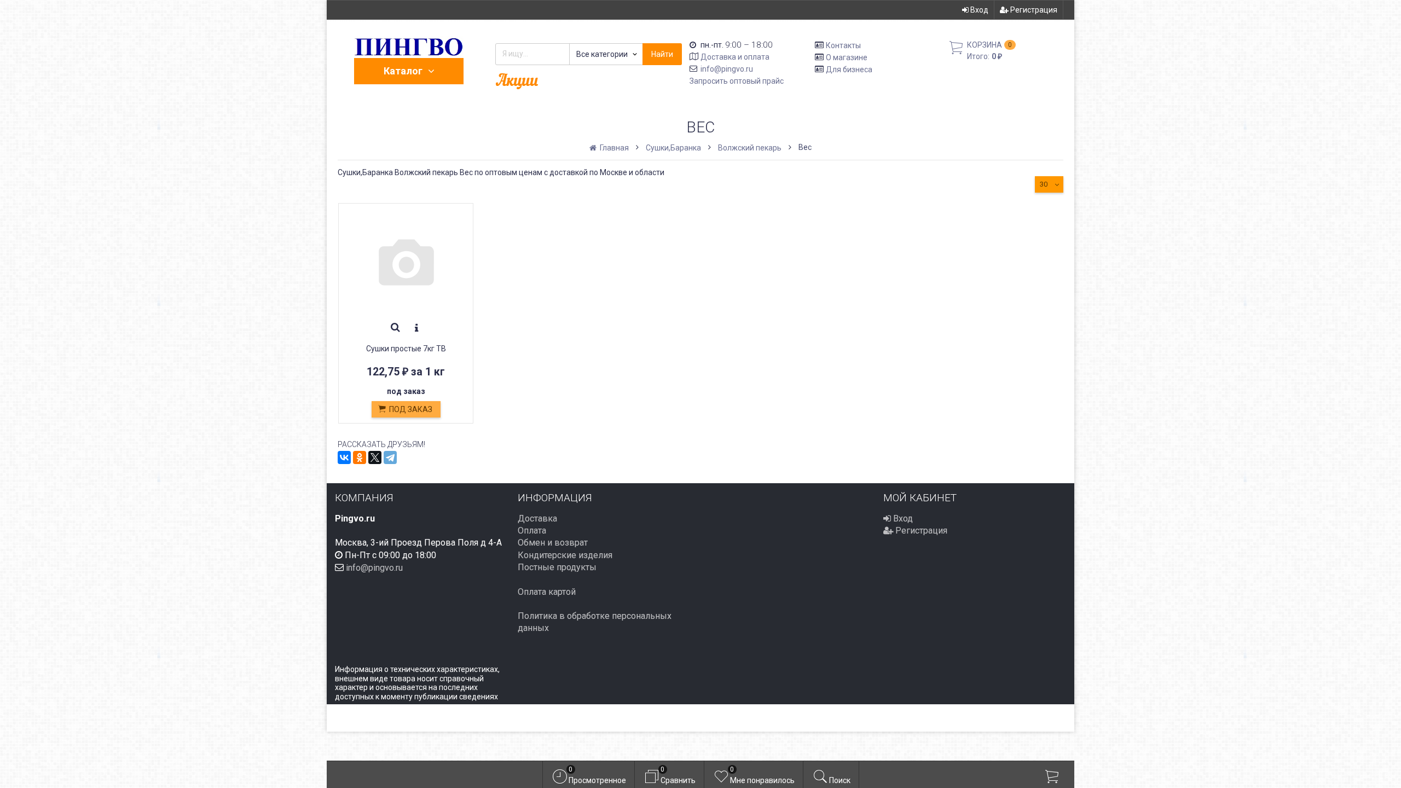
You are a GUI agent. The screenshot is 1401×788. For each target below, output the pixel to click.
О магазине (846, 57)
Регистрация (1033, 9)
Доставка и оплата (734, 57)
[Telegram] (390, 457)
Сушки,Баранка (673, 147)
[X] (374, 457)
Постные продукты (557, 567)
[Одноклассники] (359, 457)
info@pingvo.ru (726, 69)
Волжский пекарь (749, 147)
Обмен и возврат (553, 542)
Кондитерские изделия (565, 555)
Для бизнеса (849, 69)
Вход (978, 9)
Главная (613, 147)
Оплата (532, 530)
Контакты (843, 45)
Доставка (537, 518)
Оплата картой (547, 592)
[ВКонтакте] (344, 457)
